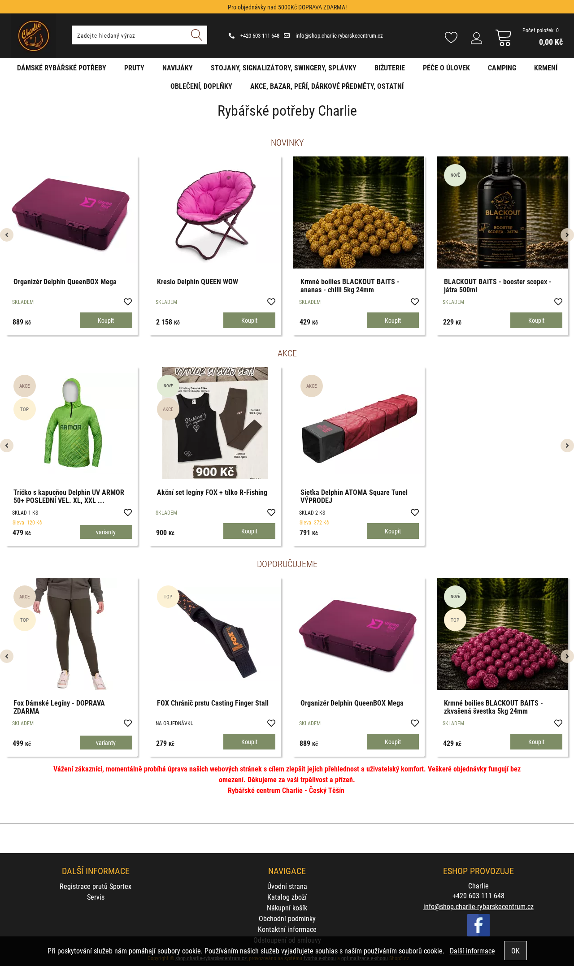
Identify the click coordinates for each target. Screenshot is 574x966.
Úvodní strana (287, 886)
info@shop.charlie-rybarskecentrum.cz (338, 35)
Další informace (472, 950)
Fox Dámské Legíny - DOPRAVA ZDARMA (59, 706)
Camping (502, 67)
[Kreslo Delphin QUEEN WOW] (215, 212)
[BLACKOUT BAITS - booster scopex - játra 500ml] (502, 212)
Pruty (134, 67)
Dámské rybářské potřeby (61, 67)
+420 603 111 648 (259, 35)
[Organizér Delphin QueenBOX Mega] (71, 212)
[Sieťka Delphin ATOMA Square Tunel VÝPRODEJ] (358, 423)
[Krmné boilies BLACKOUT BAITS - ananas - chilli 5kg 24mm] (358, 212)
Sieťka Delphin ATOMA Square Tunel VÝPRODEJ (354, 496)
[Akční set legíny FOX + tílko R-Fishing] (215, 423)
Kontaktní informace (287, 929)
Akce (287, 353)
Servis (95, 896)
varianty (106, 532)
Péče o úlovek (446, 67)
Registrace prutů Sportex (95, 886)
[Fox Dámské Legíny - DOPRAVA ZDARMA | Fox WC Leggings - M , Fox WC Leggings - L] (72, 634)
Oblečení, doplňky (201, 86)
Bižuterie (389, 67)
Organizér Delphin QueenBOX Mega (65, 281)
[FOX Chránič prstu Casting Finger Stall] (215, 634)
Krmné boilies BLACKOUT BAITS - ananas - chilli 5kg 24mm (350, 285)
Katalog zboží (287, 896)
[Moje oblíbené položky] (451, 38)
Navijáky (177, 67)
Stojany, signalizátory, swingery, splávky (284, 67)
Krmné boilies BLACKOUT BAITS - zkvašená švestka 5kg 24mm (493, 706)
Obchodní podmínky (287, 918)
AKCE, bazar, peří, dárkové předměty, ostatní (327, 86)
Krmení (545, 67)
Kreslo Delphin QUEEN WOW (197, 281)
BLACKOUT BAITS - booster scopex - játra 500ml (498, 285)
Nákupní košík (287, 907)
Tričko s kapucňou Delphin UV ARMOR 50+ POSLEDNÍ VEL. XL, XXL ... (68, 496)
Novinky (287, 142)
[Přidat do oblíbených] (127, 301)
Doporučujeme (287, 563)
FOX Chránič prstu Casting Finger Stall (213, 702)
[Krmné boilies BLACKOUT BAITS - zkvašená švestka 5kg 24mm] (502, 634)
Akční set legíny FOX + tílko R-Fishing (212, 492)
